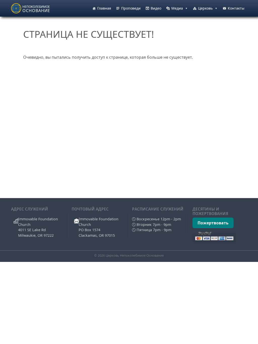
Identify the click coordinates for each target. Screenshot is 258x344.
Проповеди (131, 8)
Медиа (177, 8)
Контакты (236, 8)
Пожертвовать (213, 223)
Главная (104, 8)
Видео (156, 8)
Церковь (205, 8)
